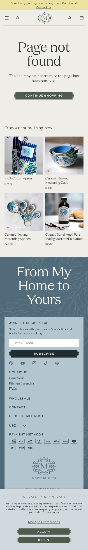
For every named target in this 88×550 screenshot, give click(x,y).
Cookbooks (17, 378)
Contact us (43, 7)
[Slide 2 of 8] (52, 171)
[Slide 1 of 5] (8, 171)
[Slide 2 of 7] (12, 227)
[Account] (70, 18)
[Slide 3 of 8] (57, 171)
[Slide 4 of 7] (20, 227)
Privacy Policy (50, 512)
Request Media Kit (26, 416)
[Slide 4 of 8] (61, 171)
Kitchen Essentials (22, 383)
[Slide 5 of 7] (24, 227)
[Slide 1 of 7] (8, 227)
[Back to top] (44, 468)
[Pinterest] (57, 363)
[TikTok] (45, 363)
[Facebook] (11, 363)
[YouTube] (23, 363)
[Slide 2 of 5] (12, 171)
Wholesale (19, 398)
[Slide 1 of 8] (48, 171)
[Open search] (17, 18)
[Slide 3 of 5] (16, 171)
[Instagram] (34, 363)
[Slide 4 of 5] (20, 171)
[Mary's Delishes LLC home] (44, 18)
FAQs (13, 389)
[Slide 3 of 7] (16, 227)
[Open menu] (6, 18)
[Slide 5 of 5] (24, 171)
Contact (17, 407)
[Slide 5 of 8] (65, 171)
